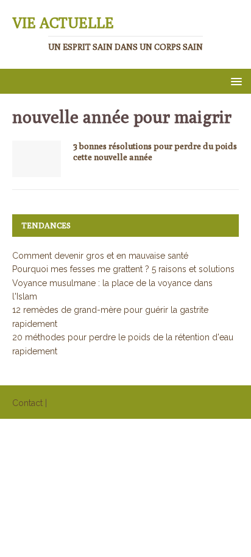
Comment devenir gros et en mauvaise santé (100, 256)
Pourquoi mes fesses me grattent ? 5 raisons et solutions (123, 269)
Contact (27, 403)
